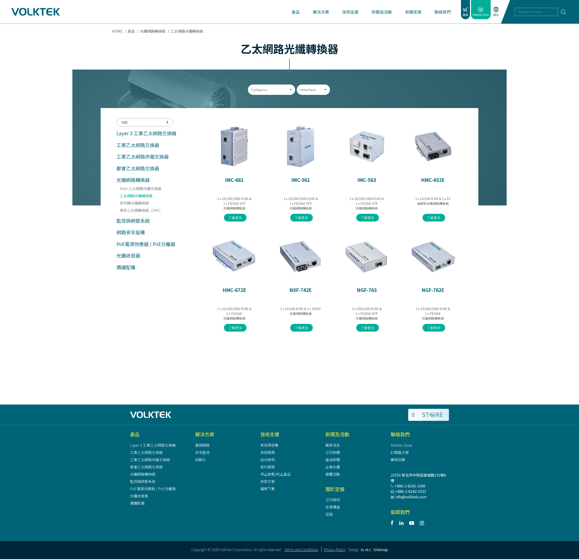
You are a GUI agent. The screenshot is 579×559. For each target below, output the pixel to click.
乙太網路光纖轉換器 (136, 195)
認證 (329, 514)
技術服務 (267, 452)
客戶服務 (267, 467)
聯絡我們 (400, 434)
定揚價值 (332, 507)
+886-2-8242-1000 (410, 486)
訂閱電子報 (400, 452)
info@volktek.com (411, 496)
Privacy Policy (334, 549)
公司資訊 (332, 499)
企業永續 (332, 467)
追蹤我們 (400, 511)
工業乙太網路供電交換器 (142, 156)
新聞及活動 (337, 434)
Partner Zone (401, 445)
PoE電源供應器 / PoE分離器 (145, 244)
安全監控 (202, 452)
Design (354, 549)
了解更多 (235, 217)
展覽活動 (332, 474)
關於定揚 (334, 489)
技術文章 (267, 481)
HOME (117, 31)
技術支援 (269, 434)
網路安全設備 (130, 232)
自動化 (200, 459)
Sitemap (380, 549)
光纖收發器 (128, 255)
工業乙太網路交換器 (137, 145)
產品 (131, 31)
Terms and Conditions (301, 549)
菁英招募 (398, 459)
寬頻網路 (202, 445)
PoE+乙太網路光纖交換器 (140, 188)
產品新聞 (332, 459)
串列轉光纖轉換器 (134, 203)
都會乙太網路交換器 (137, 168)
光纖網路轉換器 (152, 31)
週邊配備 (125, 267)
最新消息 (332, 445)
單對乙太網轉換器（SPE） (141, 210)
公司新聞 (332, 452)
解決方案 (204, 434)
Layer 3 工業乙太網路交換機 (146, 133)
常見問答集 (269, 445)
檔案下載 (267, 488)
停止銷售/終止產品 (275, 474)
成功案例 (267, 459)
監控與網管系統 (133, 220)
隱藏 (124, 122)
